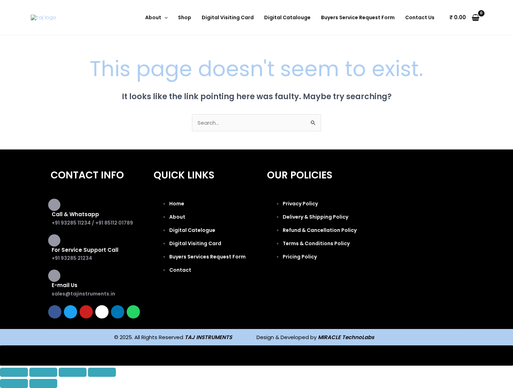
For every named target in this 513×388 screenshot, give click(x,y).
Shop (184, 17)
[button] (164, 17)
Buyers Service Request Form (358, 17)
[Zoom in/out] (14, 372)
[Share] (73, 372)
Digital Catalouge (287, 17)
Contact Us (419, 17)
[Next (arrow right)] (43, 383)
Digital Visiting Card (228, 17)
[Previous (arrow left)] (14, 383)
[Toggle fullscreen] (43, 372)
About (153, 17)
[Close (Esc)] (102, 372)
